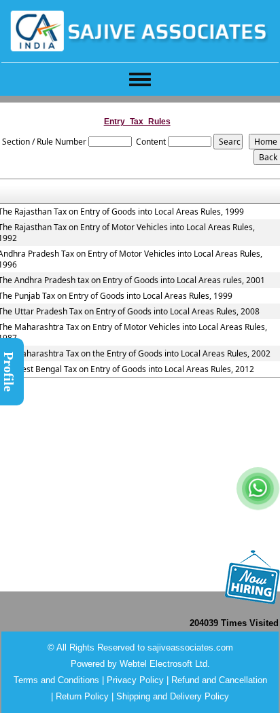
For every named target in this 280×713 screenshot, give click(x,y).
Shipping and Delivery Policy (172, 696)
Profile (8, 372)
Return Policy (82, 696)
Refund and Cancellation (219, 680)
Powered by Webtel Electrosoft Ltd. (140, 664)
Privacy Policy (135, 680)
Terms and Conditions (56, 680)
